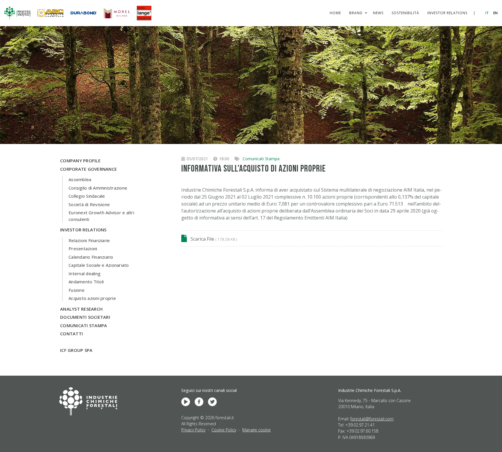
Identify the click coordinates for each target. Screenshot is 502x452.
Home (335, 12)
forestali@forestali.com (372, 419)
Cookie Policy (223, 430)
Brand (356, 12)
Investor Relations (447, 12)
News (378, 12)
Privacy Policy (193, 430)
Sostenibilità (405, 12)
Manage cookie (256, 430)
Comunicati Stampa (261, 158)
